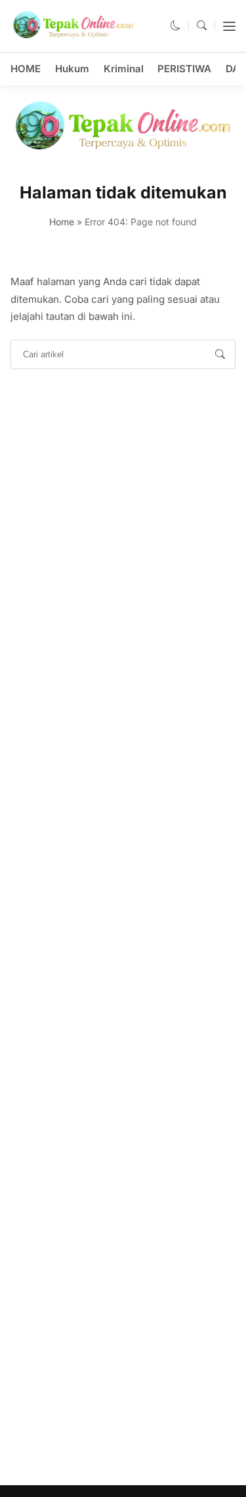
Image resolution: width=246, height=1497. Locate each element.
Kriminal (124, 68)
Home (61, 221)
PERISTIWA (184, 68)
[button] (175, 25)
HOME (25, 68)
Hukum (72, 68)
